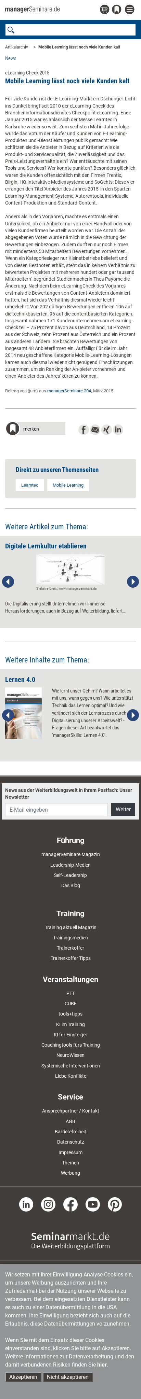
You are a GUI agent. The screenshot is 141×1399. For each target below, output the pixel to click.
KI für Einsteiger (70, 1034)
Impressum (70, 1152)
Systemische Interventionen (70, 1065)
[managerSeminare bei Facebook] (70, 1204)
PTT (70, 993)
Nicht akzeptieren (68, 1377)
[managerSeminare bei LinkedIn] (26, 1204)
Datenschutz (70, 1142)
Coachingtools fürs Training (70, 1045)
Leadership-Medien (70, 865)
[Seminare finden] (70, 1240)
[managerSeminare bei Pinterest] (115, 1204)
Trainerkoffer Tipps (71, 958)
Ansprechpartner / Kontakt (70, 1111)
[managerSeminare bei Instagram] (48, 1204)
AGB (70, 1121)
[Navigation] (130, 9)
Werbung (70, 1173)
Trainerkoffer (70, 948)
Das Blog (70, 885)
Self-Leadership (70, 875)
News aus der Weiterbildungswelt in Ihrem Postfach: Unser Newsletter (68, 793)
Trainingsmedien (70, 937)
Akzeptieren (23, 1377)
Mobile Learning (68, 485)
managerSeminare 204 (69, 390)
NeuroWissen (70, 1055)
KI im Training (70, 1024)
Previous (8, 581)
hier (102, 1364)
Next (132, 581)
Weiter (123, 809)
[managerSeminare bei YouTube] (92, 1204)
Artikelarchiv (16, 47)
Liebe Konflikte (70, 1076)
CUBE (71, 1003)
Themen (70, 1162)
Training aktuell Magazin (71, 927)
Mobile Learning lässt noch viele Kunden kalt (79, 47)
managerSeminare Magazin (70, 854)
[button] (35, 429)
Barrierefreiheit (70, 1131)
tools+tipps (70, 1014)
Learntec (29, 485)
